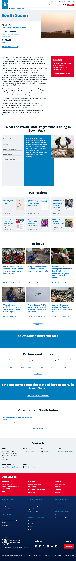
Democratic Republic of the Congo (10, 487)
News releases (32, 521)
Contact (23, 555)
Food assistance (6, 518)
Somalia (58, 481)
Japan (66, 367)
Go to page (38, 343)
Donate (71, 4)
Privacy (29, 555)
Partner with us (59, 506)
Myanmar (32, 487)
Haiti (3, 491)
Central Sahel (7, 484)
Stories (30, 527)
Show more (38, 236)
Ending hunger (32, 503)
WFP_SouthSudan (30, 467)
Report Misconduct (69, 555)
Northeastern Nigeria (36, 489)
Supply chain (5, 525)
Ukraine (58, 489)
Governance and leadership (9, 503)
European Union (26, 367)
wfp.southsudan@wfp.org (66, 451)
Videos (30, 530)
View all (38, 373)
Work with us (62, 511)
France (41, 367)
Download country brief (10, 46)
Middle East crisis (35, 484)
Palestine (31, 492)
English (70, 1)
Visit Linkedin (48, 546)
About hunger (35, 499)
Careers (57, 515)
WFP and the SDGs (33, 512)
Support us (58, 503)
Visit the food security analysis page (38, 395)
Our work (43, 5)
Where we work (52, 5)
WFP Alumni (58, 555)
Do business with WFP (61, 518)
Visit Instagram (44, 546)
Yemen (57, 492)
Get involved (62, 5)
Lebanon (31, 481)
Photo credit (73, 37)
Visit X (36, 546)
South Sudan (60, 484)
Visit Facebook (40, 546)
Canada (10, 367)
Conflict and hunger (33, 506)
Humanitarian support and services (9, 521)
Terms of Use (37, 555)
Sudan (57, 487)
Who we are (36, 5)
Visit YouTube (52, 546)
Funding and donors (7, 509)
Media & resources (60, 1)
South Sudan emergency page (62, 73)
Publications (31, 524)
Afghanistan (7, 481)
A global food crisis (33, 509)
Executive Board (47, 555)
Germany (53, 367)
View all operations (38, 428)
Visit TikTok (56, 546)
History (4, 506)
